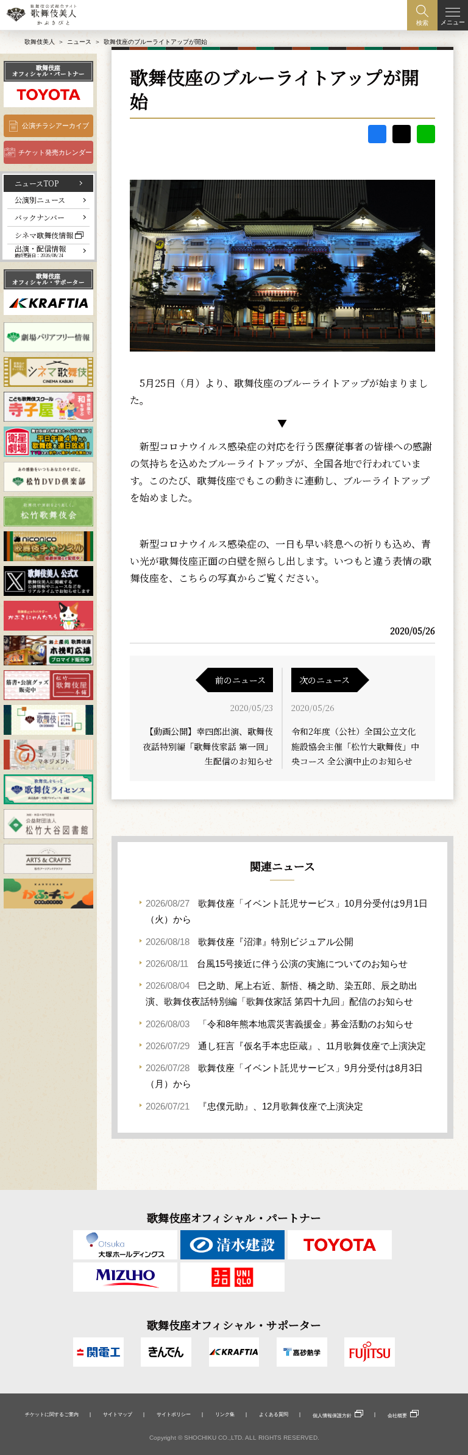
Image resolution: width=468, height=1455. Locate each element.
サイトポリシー (174, 1414)
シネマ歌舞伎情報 (44, 235)
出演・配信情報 (40, 251)
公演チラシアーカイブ (55, 125)
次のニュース (324, 680)
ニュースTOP (36, 183)
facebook (377, 134)
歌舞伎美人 (39, 41)
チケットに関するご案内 (52, 1414)
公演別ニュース (40, 199)
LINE (426, 134)
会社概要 (397, 1415)
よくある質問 (273, 1414)
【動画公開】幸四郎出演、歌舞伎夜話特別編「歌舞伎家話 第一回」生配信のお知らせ (208, 746)
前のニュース (240, 680)
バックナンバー (40, 217)
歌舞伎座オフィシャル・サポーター (48, 279)
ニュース (79, 41)
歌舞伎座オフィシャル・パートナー (48, 70)
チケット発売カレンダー (55, 152)
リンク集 (225, 1414)
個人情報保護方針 (332, 1415)
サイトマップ (117, 1414)
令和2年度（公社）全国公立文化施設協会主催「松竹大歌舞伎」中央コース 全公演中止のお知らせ (355, 746)
